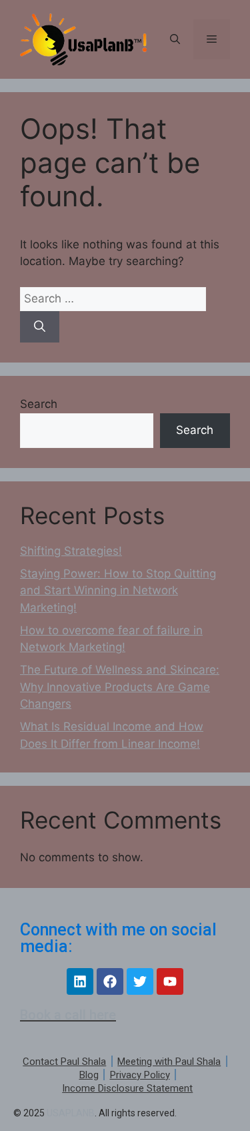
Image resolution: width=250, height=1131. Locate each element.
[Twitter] (140, 981)
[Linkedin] (80, 981)
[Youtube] (170, 981)
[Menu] (211, 39)
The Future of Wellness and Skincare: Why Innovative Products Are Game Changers (119, 686)
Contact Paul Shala (64, 1062)
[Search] (39, 327)
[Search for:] (113, 298)
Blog (89, 1075)
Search (38, 404)
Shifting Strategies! (71, 550)
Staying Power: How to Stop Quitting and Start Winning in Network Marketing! (118, 590)
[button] (175, 39)
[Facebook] (110, 981)
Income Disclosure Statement (127, 1088)
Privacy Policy (140, 1075)
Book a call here (68, 1015)
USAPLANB (71, 1113)
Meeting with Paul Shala (169, 1062)
